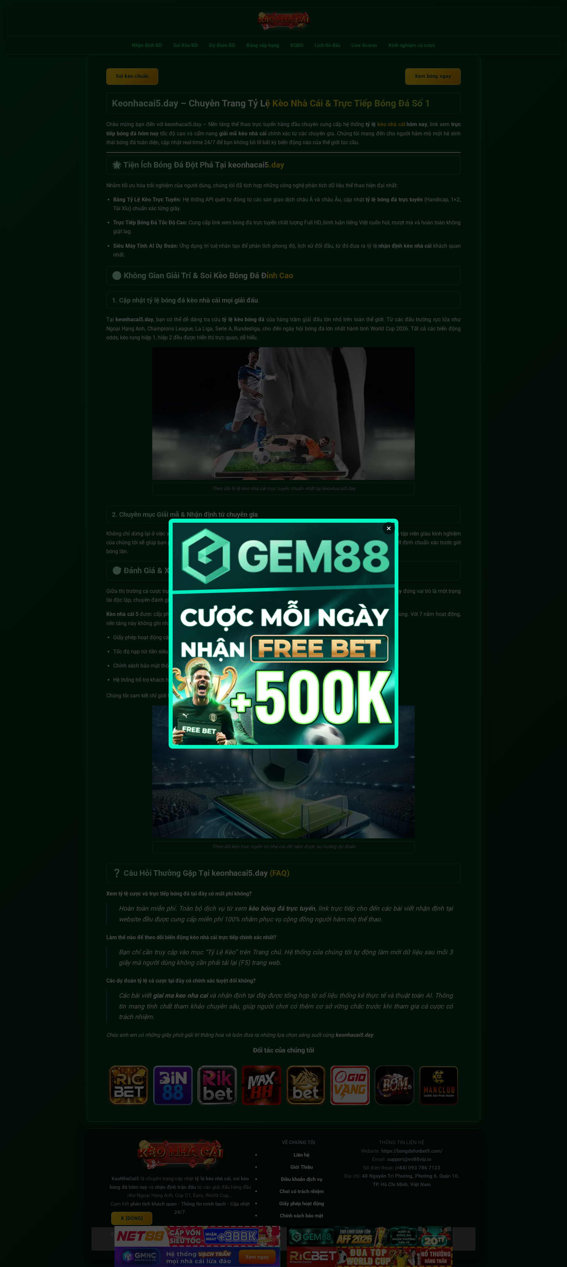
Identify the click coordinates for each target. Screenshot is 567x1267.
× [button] (389, 528)
